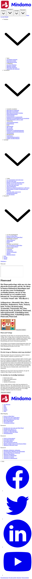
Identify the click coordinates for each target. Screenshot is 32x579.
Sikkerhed (18, 577)
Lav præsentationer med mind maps (15, 179)
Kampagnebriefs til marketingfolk (14, 117)
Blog (5, 405)
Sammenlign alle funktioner (13, 69)
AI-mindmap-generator (12, 59)
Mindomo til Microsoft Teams (11, 445)
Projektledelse (10, 129)
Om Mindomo (7, 404)
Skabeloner (3, 261)
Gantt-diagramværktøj (12, 62)
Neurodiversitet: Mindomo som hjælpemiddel (14, 451)
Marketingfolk (10, 126)
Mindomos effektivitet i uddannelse (12, 450)
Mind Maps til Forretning (12, 111)
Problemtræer (10, 135)
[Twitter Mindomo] (17, 519)
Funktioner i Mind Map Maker (11, 432)
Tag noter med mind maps (13, 185)
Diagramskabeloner (8, 433)
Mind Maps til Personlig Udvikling (15, 113)
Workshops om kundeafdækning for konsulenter (18, 118)
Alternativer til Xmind (9, 456)
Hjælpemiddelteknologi (12, 114)
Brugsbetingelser (4, 577)
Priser (27, 15)
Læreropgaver (10, 250)
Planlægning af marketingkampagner (15, 130)
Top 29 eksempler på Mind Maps (14, 245)
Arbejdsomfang (10, 133)
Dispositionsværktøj (11, 60)
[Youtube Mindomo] (17, 575)
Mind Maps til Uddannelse (13, 110)
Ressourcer (22, 10)
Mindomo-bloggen (11, 254)
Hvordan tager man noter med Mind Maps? (14, 428)
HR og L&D (10, 127)
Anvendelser (10, 9)
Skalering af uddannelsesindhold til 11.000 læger (18, 187)
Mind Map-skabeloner (12, 67)
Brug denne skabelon (20, 329)
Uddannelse (9, 249)
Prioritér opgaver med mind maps (14, 183)
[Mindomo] (16, 8)
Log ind (3, 16)
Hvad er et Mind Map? (12, 236)
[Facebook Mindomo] (17, 490)
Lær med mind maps (11, 181)
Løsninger (16, 10)
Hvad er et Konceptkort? (12, 246)
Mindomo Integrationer (9, 454)
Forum (8, 242)
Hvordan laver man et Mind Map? (15, 237)
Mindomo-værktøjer (11, 66)
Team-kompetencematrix (12, 122)
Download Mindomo (11, 64)
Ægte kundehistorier (11, 186)
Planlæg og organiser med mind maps (15, 182)
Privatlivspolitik (12, 577)
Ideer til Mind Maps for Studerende (12, 452)
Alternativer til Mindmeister (10, 455)
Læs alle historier (11, 194)
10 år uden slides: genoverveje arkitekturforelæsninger (14, 192)
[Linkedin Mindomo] (17, 547)
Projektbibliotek (10, 123)
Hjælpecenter (10, 241)
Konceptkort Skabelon (9, 439)
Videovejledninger (11, 240)
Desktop (8, 253)
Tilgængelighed (25, 577)
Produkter (3, 10)
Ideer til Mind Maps (8, 421)
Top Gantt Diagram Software (10, 442)
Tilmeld (6, 16)
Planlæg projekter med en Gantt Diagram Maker (15, 443)
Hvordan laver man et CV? (10, 429)
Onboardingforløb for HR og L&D (15, 119)
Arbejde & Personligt (12, 252)
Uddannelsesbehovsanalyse (13, 137)
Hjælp (5, 407)
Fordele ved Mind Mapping (13, 138)
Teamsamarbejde (10, 115)
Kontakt (5, 409)
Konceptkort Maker (8, 441)
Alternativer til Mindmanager (10, 458)
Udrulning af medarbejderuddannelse (15, 131)
